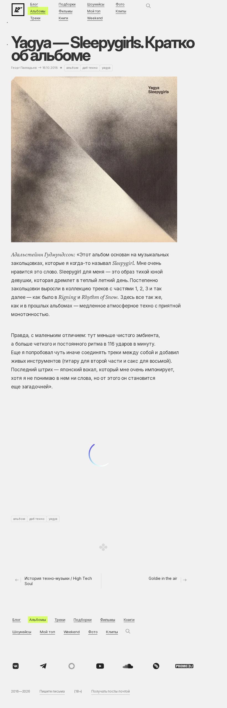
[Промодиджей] (184, 666)
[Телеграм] (43, 666)
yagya (106, 68)
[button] (148, 5)
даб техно (90, 68)
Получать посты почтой (110, 691)
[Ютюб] (100, 666)
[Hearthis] (156, 666)
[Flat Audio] (71, 666)
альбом (72, 68)
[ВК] (15, 666)
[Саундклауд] (128, 666)
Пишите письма (52, 691)
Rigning (67, 297)
